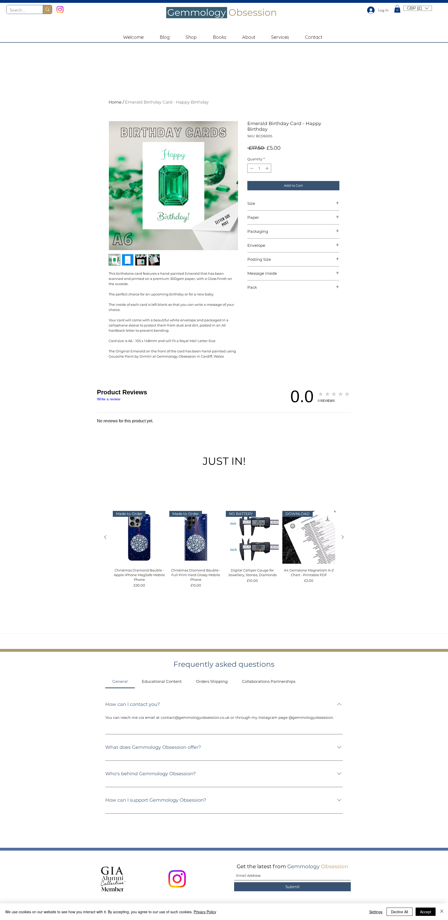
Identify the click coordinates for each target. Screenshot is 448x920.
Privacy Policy (205, 911)
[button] (397, 9)
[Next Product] (343, 537)
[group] (224, 549)
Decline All (399, 911)
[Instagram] (60, 9)
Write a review (108, 399)
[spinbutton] (259, 168)
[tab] (120, 681)
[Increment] (267, 168)
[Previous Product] (105, 537)
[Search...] (47, 9)
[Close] (442, 912)
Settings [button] (375, 911)
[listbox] (417, 8)
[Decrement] (251, 168)
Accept (425, 911)
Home (115, 102)
